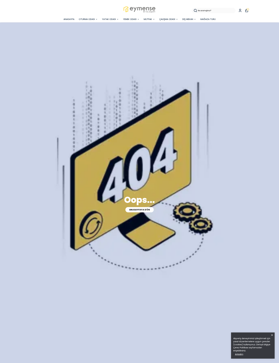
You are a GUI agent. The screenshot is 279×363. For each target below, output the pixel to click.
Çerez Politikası (240, 347)
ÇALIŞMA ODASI (167, 19)
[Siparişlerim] (240, 10)
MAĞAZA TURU (208, 19)
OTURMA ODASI (87, 19)
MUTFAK (148, 19)
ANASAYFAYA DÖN (139, 209)
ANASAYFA (69, 19)
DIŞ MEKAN (187, 19)
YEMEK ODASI (129, 19)
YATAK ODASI (109, 19)
